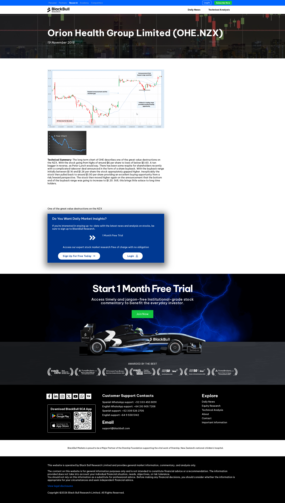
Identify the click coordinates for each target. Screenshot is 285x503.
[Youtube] (75, 396)
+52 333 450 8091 (146, 402)
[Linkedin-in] (55, 396)
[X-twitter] (69, 396)
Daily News (194, 9)
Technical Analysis (219, 9)
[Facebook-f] (49, 396)
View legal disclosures (60, 485)
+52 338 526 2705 (133, 410)
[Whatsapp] (82, 396)
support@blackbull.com (116, 428)
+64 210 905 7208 (144, 406)
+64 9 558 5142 (129, 415)
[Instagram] (62, 396)
